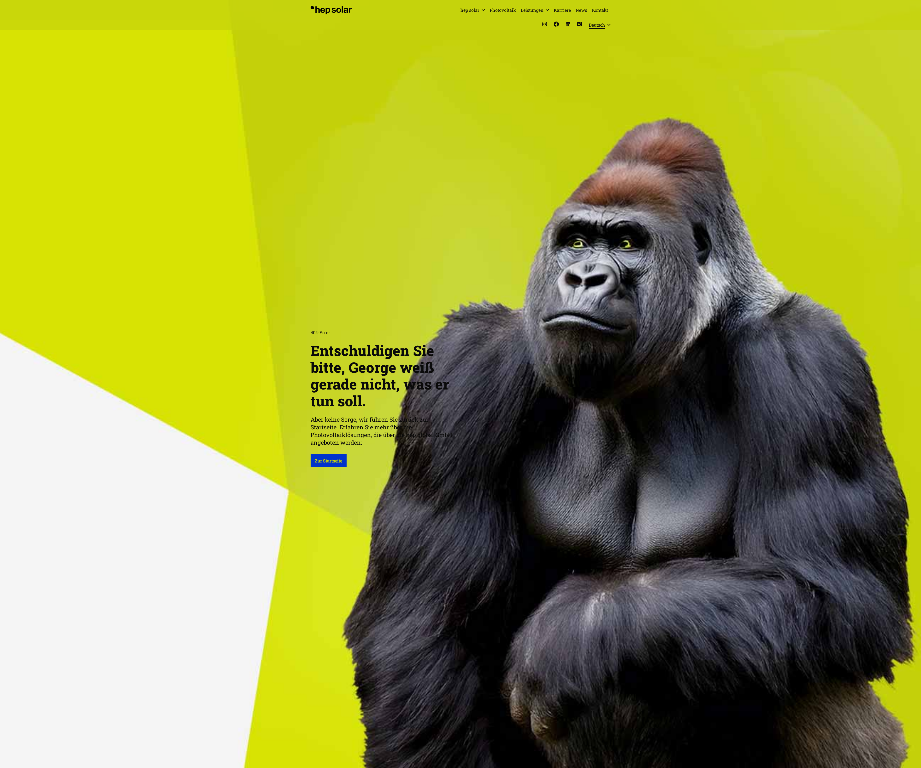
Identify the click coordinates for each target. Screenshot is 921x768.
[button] (483, 10)
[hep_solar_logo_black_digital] (331, 10)
